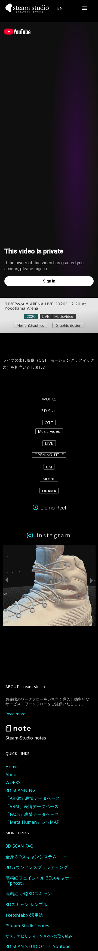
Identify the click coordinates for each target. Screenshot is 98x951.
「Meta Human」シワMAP (32, 822)
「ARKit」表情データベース (32, 798)
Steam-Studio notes (25, 738)
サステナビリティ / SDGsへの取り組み (39, 936)
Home (11, 766)
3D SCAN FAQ (19, 846)
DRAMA (49, 490)
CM (49, 467)
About (11, 774)
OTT (49, 422)
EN (60, 8)
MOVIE (49, 478)
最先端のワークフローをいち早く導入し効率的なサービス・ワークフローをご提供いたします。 (47, 701)
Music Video (49, 431)
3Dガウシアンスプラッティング (36, 867)
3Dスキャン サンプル (26, 904)
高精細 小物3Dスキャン (28, 893)
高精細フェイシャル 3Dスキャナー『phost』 (39, 880)
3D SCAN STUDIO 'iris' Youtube (38, 946)
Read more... (16, 714)
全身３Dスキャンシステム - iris (37, 856)
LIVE (49, 443)
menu (84, 8)
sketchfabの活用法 (24, 915)
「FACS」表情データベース (32, 814)
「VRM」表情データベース (32, 806)
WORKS (13, 782)
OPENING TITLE (49, 454)
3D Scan (49, 410)
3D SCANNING (20, 790)
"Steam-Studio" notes (27, 925)
